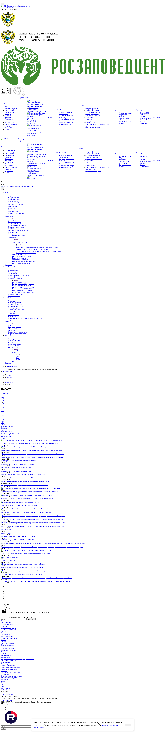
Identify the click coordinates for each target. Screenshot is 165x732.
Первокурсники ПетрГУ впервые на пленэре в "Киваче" (19, 505)
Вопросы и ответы (11, 124)
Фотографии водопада (66, 119)
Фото (17, 356)
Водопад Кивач (61, 109)
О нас (3, 104)
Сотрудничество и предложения (33, 129)
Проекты (30, 118)
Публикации (31, 123)
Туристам (81, 105)
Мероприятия (123, 115)
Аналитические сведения (35, 132)
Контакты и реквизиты (9, 116)
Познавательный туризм (35, 115)
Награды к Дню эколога (8, 560)
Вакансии (8, 121)
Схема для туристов (91, 114)
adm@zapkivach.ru (8, 371)
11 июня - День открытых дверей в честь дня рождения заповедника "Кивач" (26, 553)
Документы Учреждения (24, 246)
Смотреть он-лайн (65, 124)
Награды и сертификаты (9, 126)
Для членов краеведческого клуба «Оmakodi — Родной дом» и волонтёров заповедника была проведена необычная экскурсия (42, 547)
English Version (5, 690)
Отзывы (7, 129)
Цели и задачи (9, 110)
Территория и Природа (9, 113)
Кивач (3, 681)
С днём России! (6, 533)
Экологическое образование (124, 119)
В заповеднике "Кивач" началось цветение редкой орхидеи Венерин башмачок (26, 512)
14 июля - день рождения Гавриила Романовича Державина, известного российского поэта (30, 443)
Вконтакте (10, 375)
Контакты (156, 117)
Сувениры (88, 119)
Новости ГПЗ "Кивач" (144, 114)
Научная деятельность (34, 106)
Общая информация (65, 112)
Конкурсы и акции (146, 118)
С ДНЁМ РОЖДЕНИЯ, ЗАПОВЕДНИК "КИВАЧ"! (17, 540)
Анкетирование (90, 121)
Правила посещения (92, 110)
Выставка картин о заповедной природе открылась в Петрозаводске (23, 574)
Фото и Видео (144, 123)
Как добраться (9, 122)
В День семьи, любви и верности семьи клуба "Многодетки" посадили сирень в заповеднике (31, 450)
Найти (3, 728)
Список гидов (90, 122)
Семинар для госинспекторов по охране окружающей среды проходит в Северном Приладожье (32, 519)
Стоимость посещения (92, 112)
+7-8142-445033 (7, 8)
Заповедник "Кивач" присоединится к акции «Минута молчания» (22, 478)
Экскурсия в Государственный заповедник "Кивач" (17, 464)
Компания (4, 621)
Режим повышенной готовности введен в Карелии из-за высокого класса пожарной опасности (32, 457)
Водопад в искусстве (66, 121)
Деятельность (24, 98)
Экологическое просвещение (36, 111)
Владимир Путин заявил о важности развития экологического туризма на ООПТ (27, 498)
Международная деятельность (37, 120)
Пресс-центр (140, 110)
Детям (117, 110)
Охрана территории (33, 102)
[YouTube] (5, 710)
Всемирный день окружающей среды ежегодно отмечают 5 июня (22, 567)
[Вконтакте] (5, 708)
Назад (12, 194)
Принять (128, 724)
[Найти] (2, 4)
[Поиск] (2, 188)
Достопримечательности (93, 115)
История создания (11, 109)
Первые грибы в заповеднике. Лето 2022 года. (16, 471)
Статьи (142, 116)
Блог (2, 684)
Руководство (9, 119)
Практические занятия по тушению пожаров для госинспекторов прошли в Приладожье (30, 492)
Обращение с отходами (93, 127)
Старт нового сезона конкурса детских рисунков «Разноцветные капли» (24, 485)
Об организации (10, 107)
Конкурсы (122, 116)
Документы (31, 135)
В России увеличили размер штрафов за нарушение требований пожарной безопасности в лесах (32, 526)
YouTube (9, 377)
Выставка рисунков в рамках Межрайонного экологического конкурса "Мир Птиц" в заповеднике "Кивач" (36, 581)
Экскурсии (89, 117)
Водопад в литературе (66, 122)
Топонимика (63, 114)
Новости (3, 686)
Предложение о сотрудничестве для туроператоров (17, 659)
